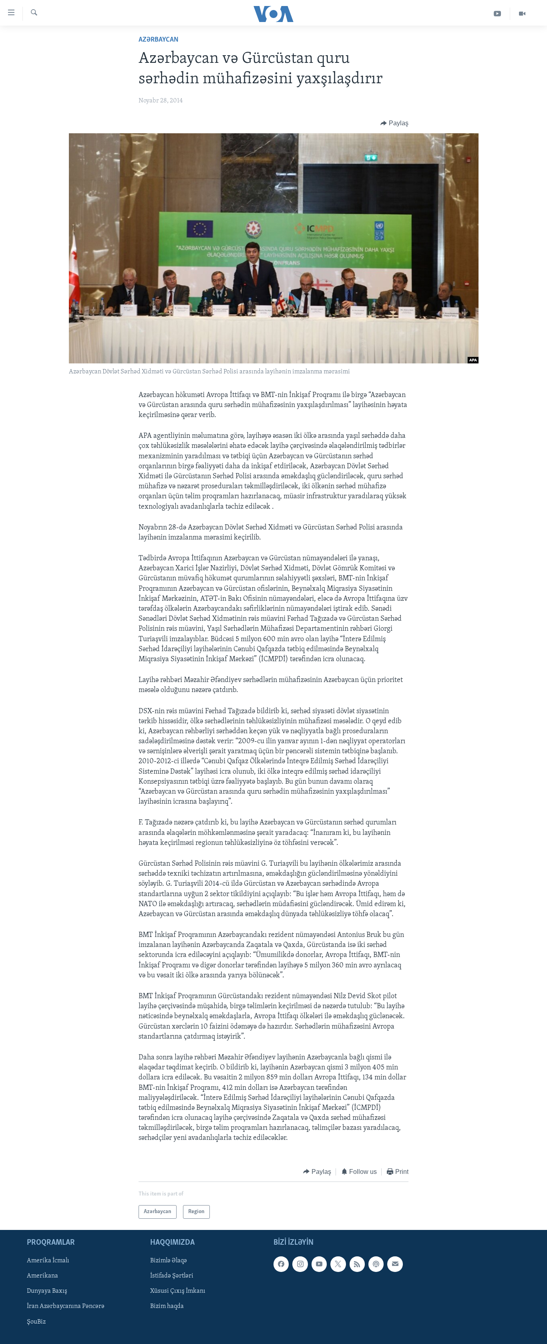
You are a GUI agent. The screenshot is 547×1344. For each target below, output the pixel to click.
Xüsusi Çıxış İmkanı (177, 1291)
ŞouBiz (36, 1322)
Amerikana (42, 1276)
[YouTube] (497, 14)
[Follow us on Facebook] (281, 1264)
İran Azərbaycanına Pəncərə (66, 1307)
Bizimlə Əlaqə (168, 1261)
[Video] (522, 14)
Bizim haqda (167, 1307)
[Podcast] (376, 1264)
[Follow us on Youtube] (319, 1264)
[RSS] (357, 1264)
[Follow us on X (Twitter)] (338, 1264)
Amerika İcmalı (48, 1261)
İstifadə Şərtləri (171, 1276)
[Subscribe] (394, 1264)
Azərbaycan (159, 40)
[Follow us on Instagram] (300, 1264)
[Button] (394, 123)
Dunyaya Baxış (47, 1291)
